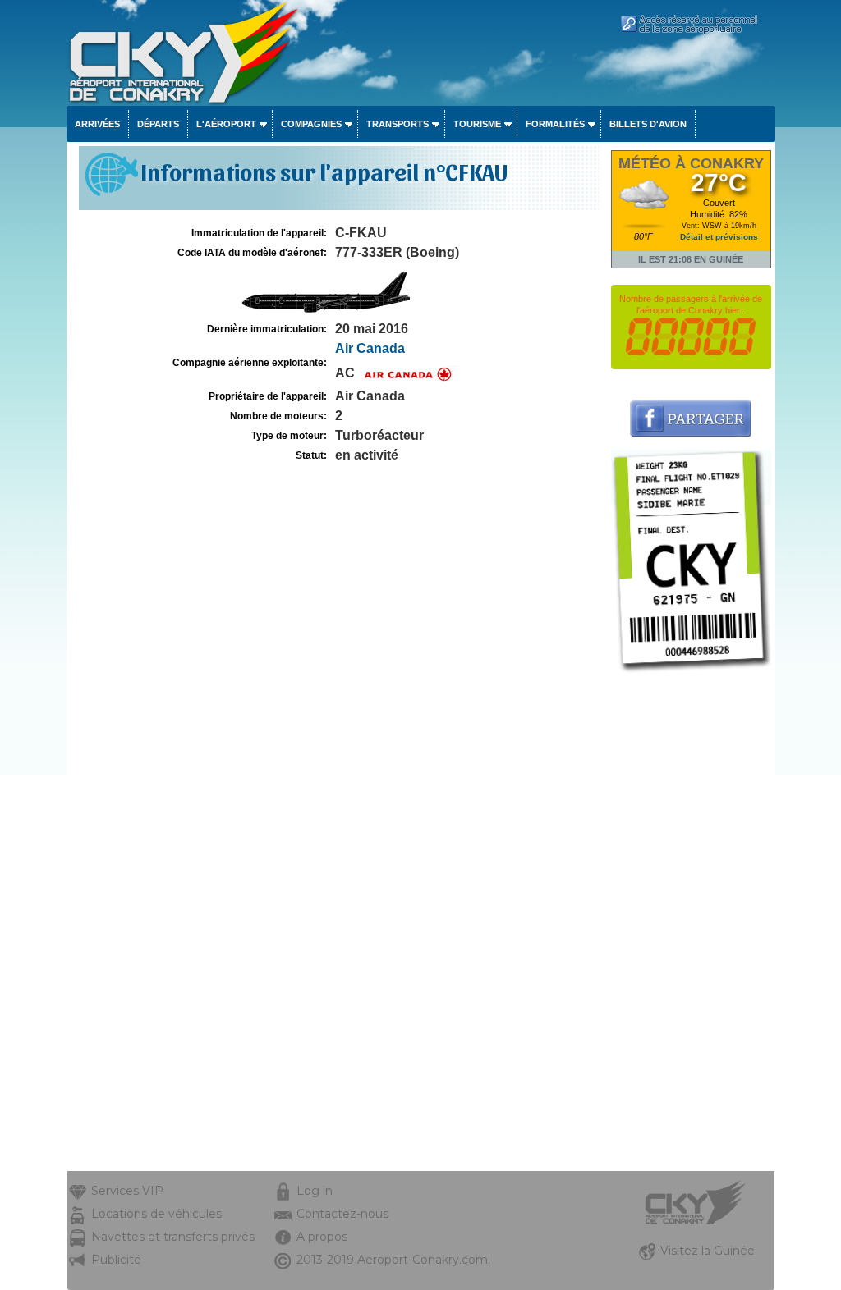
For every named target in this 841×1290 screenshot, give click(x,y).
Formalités (555, 124)
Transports (397, 124)
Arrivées (97, 124)
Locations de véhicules (156, 1213)
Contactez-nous (342, 1213)
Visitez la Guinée (707, 1250)
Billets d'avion (648, 124)
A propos (321, 1236)
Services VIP (127, 1190)
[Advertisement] (691, 925)
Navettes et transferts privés (173, 1236)
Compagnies (311, 124)
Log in (314, 1190)
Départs (158, 124)
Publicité (116, 1259)
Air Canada (370, 348)
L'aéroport (226, 124)
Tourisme (477, 124)
